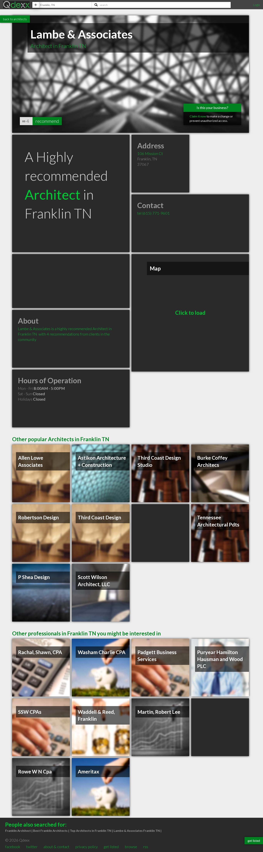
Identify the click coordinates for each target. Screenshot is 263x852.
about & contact (56, 846)
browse (131, 846)
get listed (111, 846)
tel (153, 213)
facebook (12, 846)
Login (256, 5)
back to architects (15, 19)
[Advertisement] (71, 281)
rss (145, 846)
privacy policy (86, 846)
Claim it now (198, 116)
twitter (32, 846)
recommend (47, 121)
